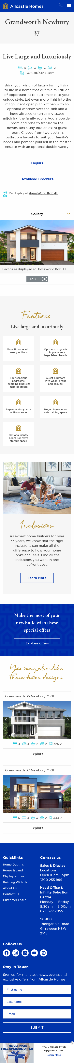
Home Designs (13, 864)
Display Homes (13, 876)
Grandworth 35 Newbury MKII (29, 696)
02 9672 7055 (51, 911)
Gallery (37, 214)
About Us (10, 888)
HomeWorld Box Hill (43, 193)
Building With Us (15, 882)
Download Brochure (37, 179)
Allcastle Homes (23, 6)
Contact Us (11, 894)
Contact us (50, 857)
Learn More (54, 1055)
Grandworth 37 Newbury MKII (29, 770)
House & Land (13, 870)
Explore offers (37, 643)
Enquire (37, 163)
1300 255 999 (51, 880)
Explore (37, 754)
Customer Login (14, 900)
